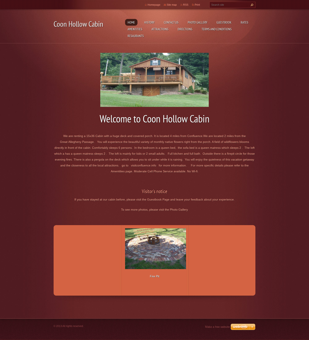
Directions (185, 29)
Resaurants (136, 36)
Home (131, 22)
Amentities (135, 29)
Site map (172, 4)
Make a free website (217, 326)
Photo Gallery (197, 22)
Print (197, 4)
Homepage (154, 4)
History (149, 22)
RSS (185, 4)
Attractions (160, 29)
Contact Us (171, 22)
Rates (244, 22)
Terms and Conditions (217, 29)
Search (251, 5)
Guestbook (224, 22)
